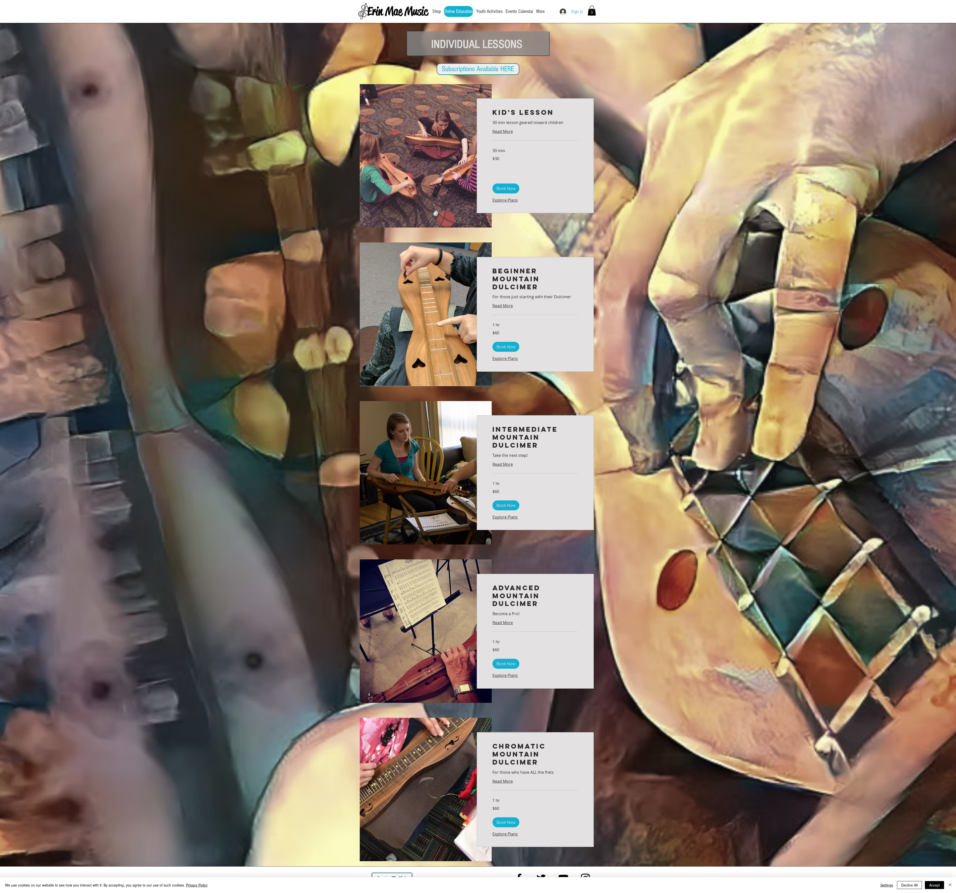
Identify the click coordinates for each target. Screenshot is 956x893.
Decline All (909, 885)
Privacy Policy (197, 885)
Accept (934, 885)
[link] (535, 113)
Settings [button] (886, 885)
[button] (592, 10)
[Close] (950, 885)
